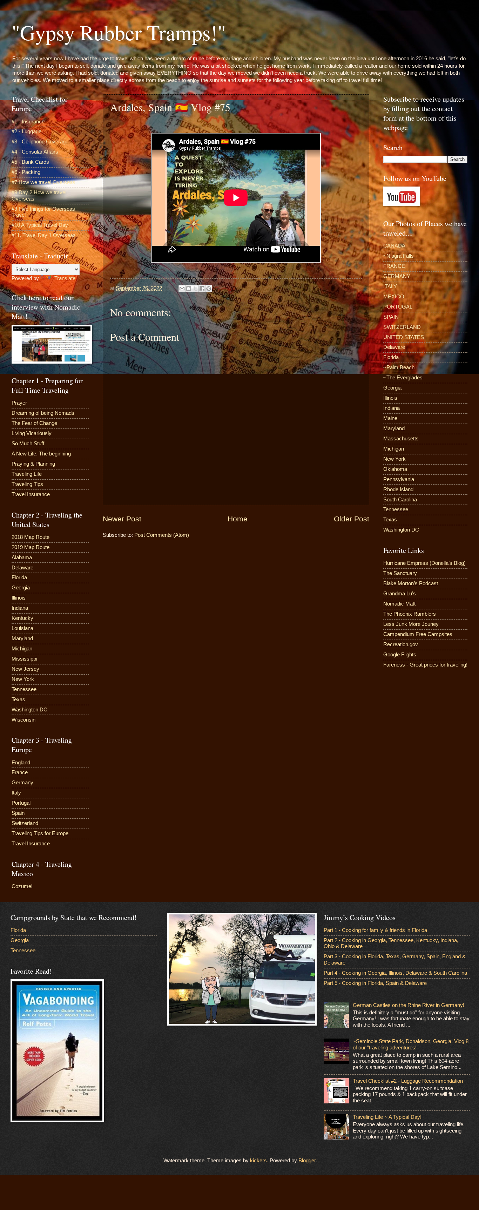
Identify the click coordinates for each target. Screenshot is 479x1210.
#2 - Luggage (26, 131)
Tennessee (24, 689)
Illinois (19, 598)
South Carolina (400, 499)
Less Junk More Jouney (411, 624)
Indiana (20, 608)
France (20, 772)
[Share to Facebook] (201, 288)
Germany (22, 782)
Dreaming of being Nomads (43, 413)
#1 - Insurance (28, 121)
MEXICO (393, 296)
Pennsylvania (398, 479)
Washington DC (29, 709)
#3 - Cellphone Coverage (40, 141)
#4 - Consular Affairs (35, 152)
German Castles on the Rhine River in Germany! (408, 1005)
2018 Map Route (30, 537)
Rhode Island (398, 489)
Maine (390, 418)
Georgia (21, 587)
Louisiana (22, 628)
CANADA (394, 246)
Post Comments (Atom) (161, 535)
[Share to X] (195, 288)
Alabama (22, 557)
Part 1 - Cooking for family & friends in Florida (375, 930)
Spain (18, 813)
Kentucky (22, 618)
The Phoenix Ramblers (409, 614)
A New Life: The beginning (41, 454)
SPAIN (391, 317)
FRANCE (394, 266)
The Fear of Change (34, 423)
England (21, 762)
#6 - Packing (26, 172)
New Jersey (25, 669)
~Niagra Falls (398, 256)
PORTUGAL (397, 307)
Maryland (22, 638)
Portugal (21, 803)
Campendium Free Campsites (417, 634)
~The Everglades (403, 377)
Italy (16, 793)
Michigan (22, 648)
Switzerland (25, 823)
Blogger (307, 1160)
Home (238, 519)
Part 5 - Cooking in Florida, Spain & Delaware (375, 983)
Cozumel (22, 886)
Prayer (19, 403)
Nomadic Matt (399, 604)
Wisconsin (23, 720)
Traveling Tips (27, 484)
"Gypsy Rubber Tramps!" (119, 32)
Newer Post (122, 519)
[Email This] (181, 288)
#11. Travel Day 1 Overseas (44, 235)
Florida (19, 577)
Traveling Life (27, 474)
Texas (18, 699)
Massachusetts (401, 438)
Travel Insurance (31, 494)
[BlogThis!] (188, 288)
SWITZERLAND (402, 327)
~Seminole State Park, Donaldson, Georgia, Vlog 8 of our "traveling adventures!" (410, 1044)
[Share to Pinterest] (208, 288)
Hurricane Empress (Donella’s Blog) (424, 563)
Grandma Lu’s (399, 593)
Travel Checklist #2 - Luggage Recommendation (408, 1081)
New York (23, 679)
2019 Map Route (30, 547)
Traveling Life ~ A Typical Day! (387, 1117)
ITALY (390, 286)
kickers (258, 1160)
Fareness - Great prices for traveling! (425, 665)
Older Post (351, 519)
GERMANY (396, 276)
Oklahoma (395, 469)
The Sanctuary (400, 573)
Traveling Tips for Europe (40, 833)
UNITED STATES (403, 337)
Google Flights (399, 654)
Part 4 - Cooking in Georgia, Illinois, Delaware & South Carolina (395, 973)
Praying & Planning (33, 464)
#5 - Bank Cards (30, 162)
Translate (64, 278)
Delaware (22, 567)
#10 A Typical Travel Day (40, 225)
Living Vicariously (32, 433)
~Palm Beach (398, 367)
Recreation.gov (400, 644)
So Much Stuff (28, 443)
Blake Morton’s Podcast (410, 583)
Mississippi (24, 659)
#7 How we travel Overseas (43, 182)
